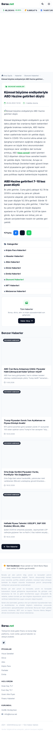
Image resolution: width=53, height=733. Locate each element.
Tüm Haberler (12, 547)
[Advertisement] (26, 42)
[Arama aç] (42, 4)
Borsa (7, 4)
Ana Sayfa (8, 76)
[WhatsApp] (28, 232)
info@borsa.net (10, 714)
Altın (3, 662)
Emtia (3, 674)
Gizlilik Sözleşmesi (9, 710)
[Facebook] (15, 232)
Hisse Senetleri (7, 654)
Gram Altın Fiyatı (8, 694)
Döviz (3, 658)
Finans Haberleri (8, 698)
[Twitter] (3, 642)
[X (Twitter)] (22, 232)
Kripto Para (6, 666)
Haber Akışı (25, 321)
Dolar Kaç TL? (7, 686)
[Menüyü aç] (49, 4)
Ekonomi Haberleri (31, 76)
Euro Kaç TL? (6, 690)
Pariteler (4, 670)
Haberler (18, 76)
